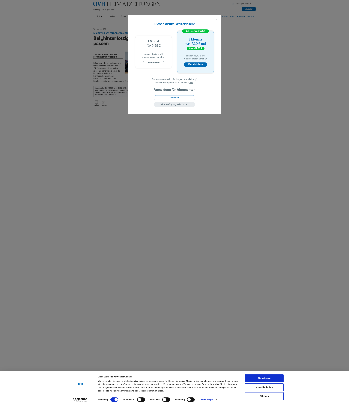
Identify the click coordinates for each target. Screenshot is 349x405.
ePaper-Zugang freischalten (174, 104)
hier (191, 83)
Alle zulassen (264, 378)
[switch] (141, 399)
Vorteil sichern (195, 64)
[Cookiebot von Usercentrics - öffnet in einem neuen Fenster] (80, 400)
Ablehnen (264, 396)
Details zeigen (206, 399)
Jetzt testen (154, 63)
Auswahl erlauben (264, 387)
